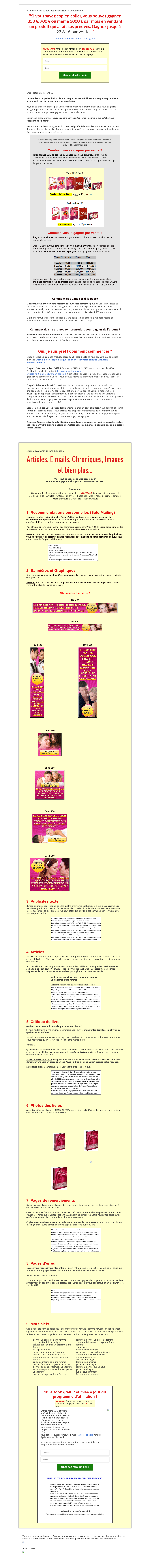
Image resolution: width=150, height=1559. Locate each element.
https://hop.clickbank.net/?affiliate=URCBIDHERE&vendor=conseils (55, 372)
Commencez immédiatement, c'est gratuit (75, 38)
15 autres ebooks (84, 1435)
